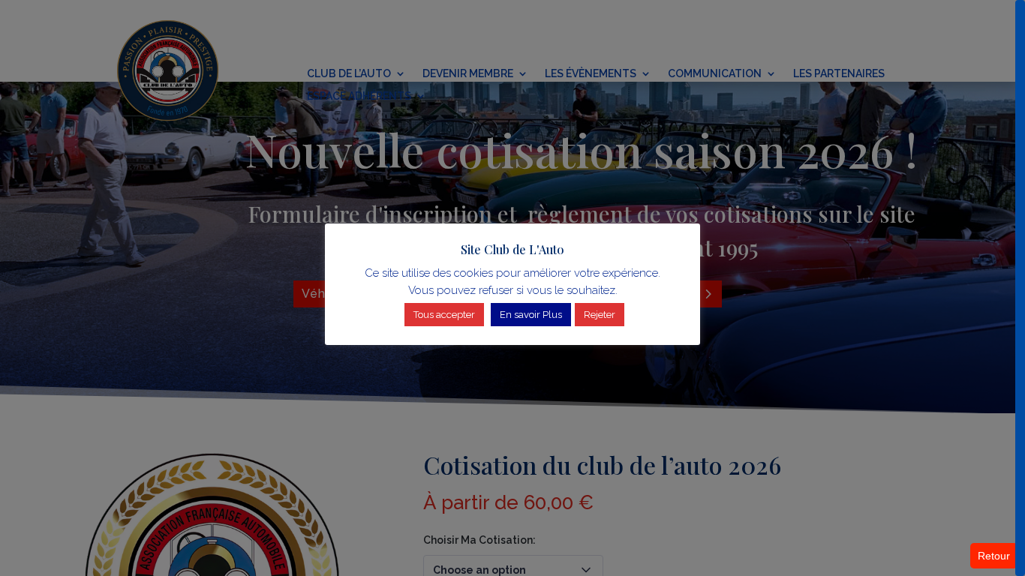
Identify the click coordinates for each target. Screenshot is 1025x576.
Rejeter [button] (599, 314)
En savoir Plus (531, 314)
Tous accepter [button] (444, 314)
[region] (512, 288)
